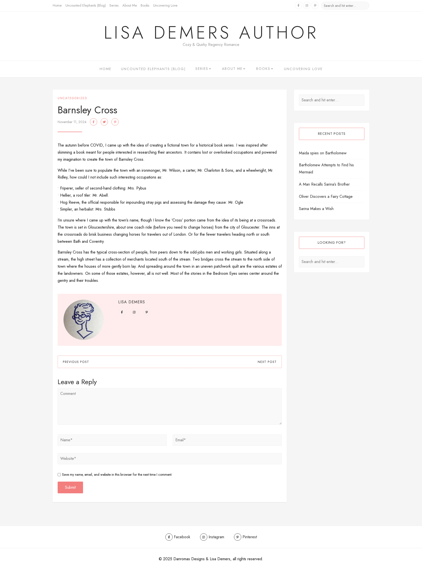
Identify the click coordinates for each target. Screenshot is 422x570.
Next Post (267, 362)
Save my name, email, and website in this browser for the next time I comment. (117, 474)
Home (57, 5)
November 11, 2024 (72, 121)
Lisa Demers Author (211, 32)
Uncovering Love (165, 5)
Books (145, 5)
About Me (129, 5)
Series (114, 5)
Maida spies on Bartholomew (323, 153)
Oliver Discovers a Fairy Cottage (326, 196)
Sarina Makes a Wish (316, 208)
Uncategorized (72, 98)
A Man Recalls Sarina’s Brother (324, 184)
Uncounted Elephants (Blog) (85, 5)
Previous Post (76, 362)
